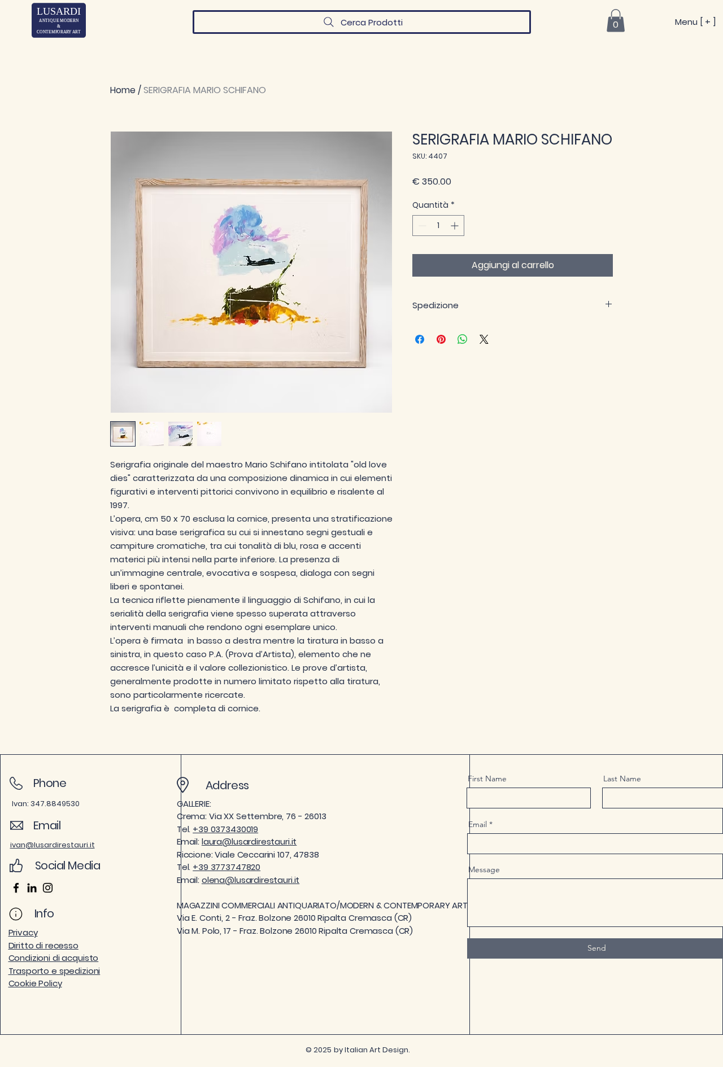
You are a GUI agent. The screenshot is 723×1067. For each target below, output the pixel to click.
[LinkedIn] (31, 887)
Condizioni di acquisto (53, 958)
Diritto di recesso (43, 945)
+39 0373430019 (225, 829)
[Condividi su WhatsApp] (462, 339)
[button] (615, 20)
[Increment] (455, 225)
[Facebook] (16, 887)
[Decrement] (421, 225)
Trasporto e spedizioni (54, 971)
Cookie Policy (35, 983)
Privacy (23, 932)
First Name (487, 778)
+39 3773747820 (226, 867)
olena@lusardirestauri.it (250, 880)
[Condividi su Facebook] (419, 339)
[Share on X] (484, 339)
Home (123, 90)
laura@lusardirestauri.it (249, 841)
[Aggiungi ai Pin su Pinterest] (441, 339)
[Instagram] (47, 887)
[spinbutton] (438, 225)
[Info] (16, 914)
